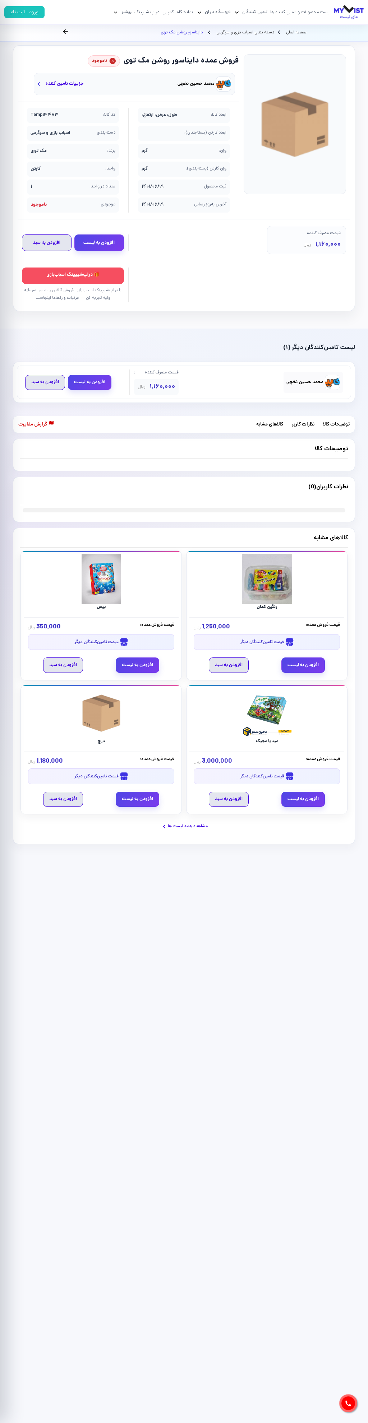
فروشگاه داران (217, 12)
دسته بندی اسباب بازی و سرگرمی (244, 32)
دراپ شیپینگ (147, 12)
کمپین (168, 12)
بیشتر (126, 12)
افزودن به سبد (46, 243)
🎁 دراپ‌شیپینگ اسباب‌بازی (73, 275)
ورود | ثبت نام (24, 12)
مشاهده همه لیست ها (188, 826)
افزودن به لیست (99, 243)
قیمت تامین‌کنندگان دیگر (262, 642)
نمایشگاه (185, 12)
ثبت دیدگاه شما (34, 491)
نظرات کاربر (303, 424)
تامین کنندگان (254, 12)
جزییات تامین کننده (65, 84)
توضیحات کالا (336, 424)
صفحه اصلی (296, 32)
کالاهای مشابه (269, 424)
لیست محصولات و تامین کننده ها (300, 12)
